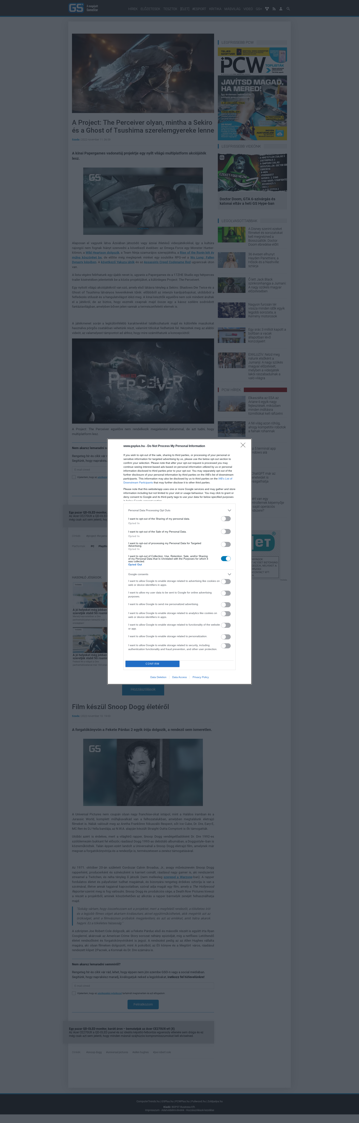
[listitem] (179, 510)
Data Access (179, 677)
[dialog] (179, 561)
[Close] (244, 446)
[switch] (226, 518)
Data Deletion (158, 677)
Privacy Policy (201, 677)
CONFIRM (152, 663)
